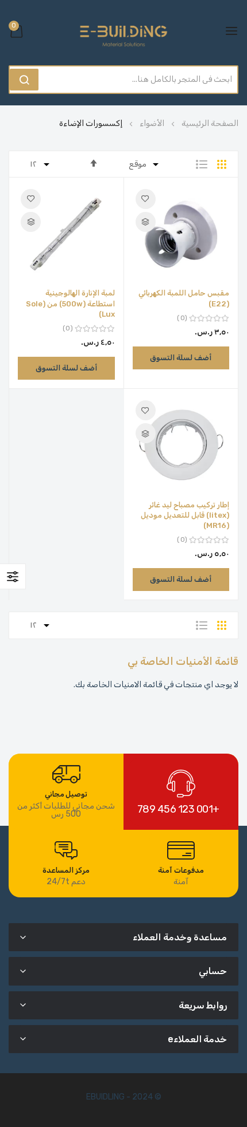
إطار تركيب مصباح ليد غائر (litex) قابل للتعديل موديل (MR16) (185, 515)
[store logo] (123, 31)
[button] (146, 199)
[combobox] (140, 79)
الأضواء (151, 123)
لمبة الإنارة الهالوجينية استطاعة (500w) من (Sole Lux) (70, 303)
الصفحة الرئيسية (209, 123)
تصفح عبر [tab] (13, 576)
